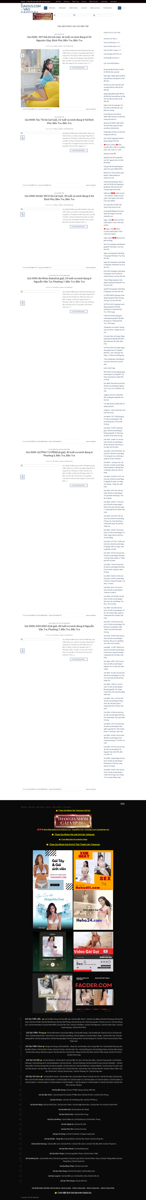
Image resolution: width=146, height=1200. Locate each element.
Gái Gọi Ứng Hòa (95, 1071)
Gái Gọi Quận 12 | (91, 1079)
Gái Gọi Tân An (93, 1176)
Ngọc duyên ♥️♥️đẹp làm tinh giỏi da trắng (114, 239)
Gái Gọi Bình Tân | (66, 1076)
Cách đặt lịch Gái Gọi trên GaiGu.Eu (74, 1192)
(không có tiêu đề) (110, 153)
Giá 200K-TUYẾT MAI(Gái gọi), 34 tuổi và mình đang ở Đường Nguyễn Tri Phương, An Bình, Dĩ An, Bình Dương (113, 432)
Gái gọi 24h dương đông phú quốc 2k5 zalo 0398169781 (113, 167)
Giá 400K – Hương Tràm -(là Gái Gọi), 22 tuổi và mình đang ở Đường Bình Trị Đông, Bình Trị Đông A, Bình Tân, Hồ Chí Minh (114, 467)
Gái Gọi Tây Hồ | (97, 1068)
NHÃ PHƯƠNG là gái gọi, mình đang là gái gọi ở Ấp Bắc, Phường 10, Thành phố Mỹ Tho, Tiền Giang (114, 319)
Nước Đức (96, 1188)
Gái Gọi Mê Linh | (70, 1066)
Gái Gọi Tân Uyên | (79, 1144)
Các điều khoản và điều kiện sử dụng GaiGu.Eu (114, 405)
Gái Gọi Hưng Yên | (78, 1022)
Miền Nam (66, 1)
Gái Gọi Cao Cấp (109, 38)
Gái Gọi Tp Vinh (80, 1124)
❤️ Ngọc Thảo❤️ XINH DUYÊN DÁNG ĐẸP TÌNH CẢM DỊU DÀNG (113, 231)
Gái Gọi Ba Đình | (49, 1060)
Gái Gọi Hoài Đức (109, 1063)
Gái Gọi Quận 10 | (64, 1079)
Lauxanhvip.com (102, 829)
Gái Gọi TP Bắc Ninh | (74, 1095)
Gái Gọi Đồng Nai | (86, 1049)
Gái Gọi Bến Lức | (68, 1176)
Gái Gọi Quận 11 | (77, 1079)
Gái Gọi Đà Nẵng (67, 1033)
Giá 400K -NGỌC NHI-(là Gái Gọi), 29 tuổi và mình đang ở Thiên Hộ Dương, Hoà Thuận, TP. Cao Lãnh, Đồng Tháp (114, 773)
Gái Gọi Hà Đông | (79, 1063)
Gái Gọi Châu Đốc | (73, 1134)
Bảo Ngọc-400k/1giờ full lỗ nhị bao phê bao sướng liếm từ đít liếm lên (114, 78)
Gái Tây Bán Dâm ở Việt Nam (41, 1188)
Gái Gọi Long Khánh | (61, 1158)
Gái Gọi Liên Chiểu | (65, 1105)
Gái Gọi (63, 1188)
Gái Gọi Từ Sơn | (88, 1095)
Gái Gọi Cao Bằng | (94, 1019)
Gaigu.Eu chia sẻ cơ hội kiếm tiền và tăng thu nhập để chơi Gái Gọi (113, 397)
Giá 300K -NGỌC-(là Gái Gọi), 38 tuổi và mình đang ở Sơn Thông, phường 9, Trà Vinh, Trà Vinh (114, 739)
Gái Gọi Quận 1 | (51, 1079)
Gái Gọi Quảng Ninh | (75, 1038)
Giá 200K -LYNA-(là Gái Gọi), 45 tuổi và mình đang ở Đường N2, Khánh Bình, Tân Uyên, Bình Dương (114, 716)
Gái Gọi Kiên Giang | (33, 1052)
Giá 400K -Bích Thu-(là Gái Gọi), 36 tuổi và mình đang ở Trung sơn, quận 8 (113, 589)
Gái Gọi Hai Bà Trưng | (94, 1063)
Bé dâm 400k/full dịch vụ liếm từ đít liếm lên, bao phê (114, 70)
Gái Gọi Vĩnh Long (73, 1055)
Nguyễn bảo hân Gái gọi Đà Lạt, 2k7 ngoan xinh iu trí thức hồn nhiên (114, 159)
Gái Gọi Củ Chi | (94, 1076)
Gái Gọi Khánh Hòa (37, 1036)
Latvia (69, 1188)
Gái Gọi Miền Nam (33, 1046)
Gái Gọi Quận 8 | (81, 1082)
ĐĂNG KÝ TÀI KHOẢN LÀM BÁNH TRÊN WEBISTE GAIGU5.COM (114, 175)
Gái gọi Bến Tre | (97, 1046)
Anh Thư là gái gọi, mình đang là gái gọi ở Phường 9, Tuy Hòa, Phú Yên (114, 246)
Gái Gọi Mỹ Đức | (96, 1066)
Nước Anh (81, 1188)
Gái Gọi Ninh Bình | (50, 1025)
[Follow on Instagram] (120, 1)
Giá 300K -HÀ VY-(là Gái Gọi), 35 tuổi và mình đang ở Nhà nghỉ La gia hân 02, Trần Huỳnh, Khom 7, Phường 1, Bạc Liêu (114, 727)
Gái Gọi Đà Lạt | (81, 1119)
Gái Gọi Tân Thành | (83, 1139)
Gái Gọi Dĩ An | (66, 1144)
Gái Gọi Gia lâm (65, 1063)
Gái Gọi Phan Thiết (91, 1153)
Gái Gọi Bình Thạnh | (80, 1076)
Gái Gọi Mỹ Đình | (83, 1066)
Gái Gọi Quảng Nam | (43, 1038)
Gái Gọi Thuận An (109, 1144)
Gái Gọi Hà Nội (35, 1022)
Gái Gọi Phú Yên (109, 1036)
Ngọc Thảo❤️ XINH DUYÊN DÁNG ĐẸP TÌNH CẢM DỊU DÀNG (114, 222)
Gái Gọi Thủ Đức (76, 1085)
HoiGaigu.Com (90, 829)
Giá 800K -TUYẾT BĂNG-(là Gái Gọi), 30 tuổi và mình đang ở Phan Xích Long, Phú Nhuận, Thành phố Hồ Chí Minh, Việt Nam (114, 652)
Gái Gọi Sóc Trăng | (73, 1052)
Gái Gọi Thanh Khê (110, 1105)
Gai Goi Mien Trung (110, 50)
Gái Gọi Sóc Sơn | (72, 1068)
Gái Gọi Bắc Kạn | (65, 1019)
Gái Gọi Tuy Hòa (80, 1129)
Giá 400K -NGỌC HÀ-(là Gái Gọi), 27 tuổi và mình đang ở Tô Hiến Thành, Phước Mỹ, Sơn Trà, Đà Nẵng (114, 533)
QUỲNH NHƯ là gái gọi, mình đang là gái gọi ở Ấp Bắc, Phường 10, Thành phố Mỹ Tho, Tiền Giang (114, 308)
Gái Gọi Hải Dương (49, 1022)
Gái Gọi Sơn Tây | (85, 1068)
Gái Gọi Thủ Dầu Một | (94, 1144)
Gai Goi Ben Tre (59, 34)
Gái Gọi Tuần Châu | (109, 1025)
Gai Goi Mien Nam (64, 275)
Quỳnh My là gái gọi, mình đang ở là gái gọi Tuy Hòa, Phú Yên (114, 290)
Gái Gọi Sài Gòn (59, 1052)
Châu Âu (84, 1)
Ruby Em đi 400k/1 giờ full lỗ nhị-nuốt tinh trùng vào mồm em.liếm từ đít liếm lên (113, 125)
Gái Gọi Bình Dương (110, 1046)
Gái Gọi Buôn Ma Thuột (80, 1109)
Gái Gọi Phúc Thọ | (45, 1068)
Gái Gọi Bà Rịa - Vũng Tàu (67, 1046)
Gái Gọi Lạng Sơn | (92, 1022)
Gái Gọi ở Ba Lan (55, 1188)
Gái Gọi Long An (47, 1052)
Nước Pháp (110, 1188)
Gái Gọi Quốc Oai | (59, 1068)
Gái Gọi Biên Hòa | (46, 1158)
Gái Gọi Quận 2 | (104, 1079)
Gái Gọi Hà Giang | (108, 1019)
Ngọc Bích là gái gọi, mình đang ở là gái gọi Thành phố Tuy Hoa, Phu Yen (114, 264)
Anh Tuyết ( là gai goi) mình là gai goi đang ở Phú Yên (113, 139)
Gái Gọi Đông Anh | (39, 1063)
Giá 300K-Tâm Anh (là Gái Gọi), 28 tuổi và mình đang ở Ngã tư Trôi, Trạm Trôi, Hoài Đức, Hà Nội (114, 387)
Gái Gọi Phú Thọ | (63, 1025)
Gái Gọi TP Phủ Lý (90, 1100)
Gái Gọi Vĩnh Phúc (79, 1027)
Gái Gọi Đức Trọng (93, 1119)
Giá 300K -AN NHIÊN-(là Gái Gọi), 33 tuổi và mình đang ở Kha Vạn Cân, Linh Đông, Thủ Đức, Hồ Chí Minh (114, 600)
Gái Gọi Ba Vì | (61, 1060)
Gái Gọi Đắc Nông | (81, 1033)
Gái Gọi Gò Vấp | (107, 1076)
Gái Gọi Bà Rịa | (70, 1139)
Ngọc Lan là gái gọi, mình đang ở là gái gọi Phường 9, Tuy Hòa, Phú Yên (114, 255)
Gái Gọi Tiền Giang (101, 1052)
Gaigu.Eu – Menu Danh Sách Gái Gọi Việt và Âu (114, 411)
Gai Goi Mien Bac (110, 42)
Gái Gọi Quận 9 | (94, 1082)
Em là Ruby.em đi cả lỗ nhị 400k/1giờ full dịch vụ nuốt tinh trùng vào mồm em (114, 116)
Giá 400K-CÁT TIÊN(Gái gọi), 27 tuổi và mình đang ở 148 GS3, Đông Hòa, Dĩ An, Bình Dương (114, 420)
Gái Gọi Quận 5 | (44, 1082)
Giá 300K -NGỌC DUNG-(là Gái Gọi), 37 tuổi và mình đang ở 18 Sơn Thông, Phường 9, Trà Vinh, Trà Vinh (114, 579)
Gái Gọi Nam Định (35, 1025)
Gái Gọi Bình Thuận (45, 1049)
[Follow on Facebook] (118, 1)
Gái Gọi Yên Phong (101, 1095)
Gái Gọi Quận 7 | (69, 1082)
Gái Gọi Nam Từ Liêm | (111, 1066)
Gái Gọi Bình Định (53, 1033)
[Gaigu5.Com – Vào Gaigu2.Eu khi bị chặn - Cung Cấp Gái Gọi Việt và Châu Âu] (31, 8)
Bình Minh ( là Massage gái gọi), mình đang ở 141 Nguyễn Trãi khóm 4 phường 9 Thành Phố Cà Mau (114, 375)
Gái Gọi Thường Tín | (81, 1071)
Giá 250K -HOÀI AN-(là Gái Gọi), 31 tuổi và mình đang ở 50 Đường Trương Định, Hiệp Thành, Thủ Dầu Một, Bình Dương (114, 627)
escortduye (69, 287)
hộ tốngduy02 (68, 46)
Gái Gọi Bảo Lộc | (68, 1119)
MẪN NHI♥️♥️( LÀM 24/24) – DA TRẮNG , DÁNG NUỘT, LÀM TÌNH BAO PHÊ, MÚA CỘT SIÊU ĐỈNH (114, 197)
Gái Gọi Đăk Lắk (94, 1033)
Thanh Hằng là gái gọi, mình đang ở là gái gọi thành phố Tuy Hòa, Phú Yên (114, 282)
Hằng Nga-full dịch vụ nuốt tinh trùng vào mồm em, (114, 133)
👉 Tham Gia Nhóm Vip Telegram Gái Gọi (73, 810)
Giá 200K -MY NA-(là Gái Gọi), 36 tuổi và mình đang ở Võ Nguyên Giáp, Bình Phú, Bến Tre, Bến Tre (114, 750)
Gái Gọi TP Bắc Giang (74, 1090)
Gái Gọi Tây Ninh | (87, 1052)
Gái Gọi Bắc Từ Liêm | (75, 1060)
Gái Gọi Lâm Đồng (66, 1036)
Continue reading (79, 67)
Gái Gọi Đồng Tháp (100, 1049)
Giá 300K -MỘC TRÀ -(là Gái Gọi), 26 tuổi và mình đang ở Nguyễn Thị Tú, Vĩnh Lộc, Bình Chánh (114, 665)
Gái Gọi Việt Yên (89, 1090)
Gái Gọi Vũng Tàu (96, 1139)
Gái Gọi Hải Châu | (50, 1105)
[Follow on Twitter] (122, 1)
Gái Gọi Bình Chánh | (51, 1076)
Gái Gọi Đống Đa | (53, 1063)
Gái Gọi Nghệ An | (80, 1036)
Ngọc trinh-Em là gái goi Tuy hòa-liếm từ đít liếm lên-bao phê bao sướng (113, 107)
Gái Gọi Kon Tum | (52, 1036)
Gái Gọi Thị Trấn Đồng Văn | (73, 1100)
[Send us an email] (124, 1)
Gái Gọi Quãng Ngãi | (59, 1038)
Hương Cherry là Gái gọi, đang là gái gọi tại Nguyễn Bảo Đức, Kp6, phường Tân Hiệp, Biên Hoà (114, 340)
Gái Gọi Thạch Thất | (111, 1068)
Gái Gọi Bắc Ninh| (78, 1019)
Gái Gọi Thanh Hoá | (104, 1038)
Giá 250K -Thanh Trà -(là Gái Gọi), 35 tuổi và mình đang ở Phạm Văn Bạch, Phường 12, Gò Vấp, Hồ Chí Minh (113, 443)
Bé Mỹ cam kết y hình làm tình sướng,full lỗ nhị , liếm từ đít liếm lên (114, 87)
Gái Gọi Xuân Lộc (78, 1161)
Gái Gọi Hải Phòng (63, 1022)
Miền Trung (75, 1)
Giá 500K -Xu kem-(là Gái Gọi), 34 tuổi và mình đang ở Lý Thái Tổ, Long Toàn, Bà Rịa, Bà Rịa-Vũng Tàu (114, 676)
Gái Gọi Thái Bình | (78, 1025)
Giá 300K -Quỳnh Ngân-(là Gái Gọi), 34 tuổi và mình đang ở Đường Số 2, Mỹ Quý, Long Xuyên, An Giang (114, 762)
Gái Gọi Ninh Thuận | (95, 1036)
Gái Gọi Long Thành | (77, 1158)
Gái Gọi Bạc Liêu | (84, 1046)
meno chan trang (109, 368)
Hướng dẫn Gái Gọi (110, 58)
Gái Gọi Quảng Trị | (90, 1038)
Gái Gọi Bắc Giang (51, 1019)
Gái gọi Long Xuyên (87, 1134)
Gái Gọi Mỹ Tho (81, 1181)
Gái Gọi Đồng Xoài (81, 1149)
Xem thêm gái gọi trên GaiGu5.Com (57, 829)
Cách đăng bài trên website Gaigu (74, 839)
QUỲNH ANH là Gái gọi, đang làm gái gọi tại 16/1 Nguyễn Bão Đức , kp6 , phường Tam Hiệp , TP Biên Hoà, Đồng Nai (114, 351)
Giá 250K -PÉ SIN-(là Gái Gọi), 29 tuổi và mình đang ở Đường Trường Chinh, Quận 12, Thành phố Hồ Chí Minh (114, 556)
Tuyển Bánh (104, 1)
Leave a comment (91, 109)
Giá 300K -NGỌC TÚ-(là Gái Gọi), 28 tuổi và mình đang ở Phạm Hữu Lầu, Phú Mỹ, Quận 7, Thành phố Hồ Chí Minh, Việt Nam (114, 507)
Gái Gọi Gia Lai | (107, 1033)
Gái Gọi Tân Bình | (107, 1082)
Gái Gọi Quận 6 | (56, 1082)
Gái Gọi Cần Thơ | (72, 1049)
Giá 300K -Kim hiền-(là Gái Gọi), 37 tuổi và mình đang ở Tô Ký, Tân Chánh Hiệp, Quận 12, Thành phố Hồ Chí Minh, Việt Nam (114, 613)
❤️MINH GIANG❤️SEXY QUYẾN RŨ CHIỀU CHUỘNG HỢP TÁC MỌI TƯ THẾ (114, 147)
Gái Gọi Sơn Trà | (97, 1105)
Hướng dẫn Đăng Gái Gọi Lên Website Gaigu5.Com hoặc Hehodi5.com (114, 213)
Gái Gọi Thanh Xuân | (65, 1071)
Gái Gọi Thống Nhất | (109, 1158)
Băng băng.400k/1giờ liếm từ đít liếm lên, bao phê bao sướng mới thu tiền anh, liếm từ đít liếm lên (114, 97)
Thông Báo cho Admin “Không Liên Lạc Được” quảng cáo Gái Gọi (114, 329)
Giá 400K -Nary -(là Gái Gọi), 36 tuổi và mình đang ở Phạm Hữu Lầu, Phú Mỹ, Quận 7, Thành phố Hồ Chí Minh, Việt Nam (113, 703)
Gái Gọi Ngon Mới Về (111, 54)
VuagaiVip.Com (78, 829)
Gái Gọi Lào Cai (105, 1022)
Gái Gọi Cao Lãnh (81, 1166)
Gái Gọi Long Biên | (57, 1066)
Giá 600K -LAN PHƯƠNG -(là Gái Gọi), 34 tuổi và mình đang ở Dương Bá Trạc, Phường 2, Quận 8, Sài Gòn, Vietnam (114, 454)
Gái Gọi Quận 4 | (31, 1082)
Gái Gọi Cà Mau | (59, 1049)
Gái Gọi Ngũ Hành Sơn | (81, 1105)
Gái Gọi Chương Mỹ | (104, 1060)
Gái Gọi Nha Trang (81, 1114)
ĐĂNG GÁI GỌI (93, 1)
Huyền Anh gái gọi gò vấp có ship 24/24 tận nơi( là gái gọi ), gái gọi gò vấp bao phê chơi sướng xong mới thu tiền (114, 185)
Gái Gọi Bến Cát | (54, 1144)
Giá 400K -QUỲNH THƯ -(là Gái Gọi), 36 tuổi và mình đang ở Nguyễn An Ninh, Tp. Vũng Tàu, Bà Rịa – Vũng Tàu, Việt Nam (114, 481)
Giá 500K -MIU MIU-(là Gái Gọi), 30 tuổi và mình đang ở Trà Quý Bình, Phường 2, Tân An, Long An (113, 494)
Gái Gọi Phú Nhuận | (37, 1079)
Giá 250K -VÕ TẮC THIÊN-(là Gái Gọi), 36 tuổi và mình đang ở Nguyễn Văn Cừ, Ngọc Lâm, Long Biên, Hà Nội (114, 545)
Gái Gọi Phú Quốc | (75, 1171)
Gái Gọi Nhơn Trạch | (93, 1158)
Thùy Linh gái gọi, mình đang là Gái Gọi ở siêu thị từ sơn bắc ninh (114, 361)
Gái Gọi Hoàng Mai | (42, 1066)
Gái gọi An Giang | (51, 1046)
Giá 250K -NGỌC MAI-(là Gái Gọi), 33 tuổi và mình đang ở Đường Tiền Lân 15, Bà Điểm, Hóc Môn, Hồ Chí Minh (114, 639)
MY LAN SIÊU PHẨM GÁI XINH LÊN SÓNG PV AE (113, 206)
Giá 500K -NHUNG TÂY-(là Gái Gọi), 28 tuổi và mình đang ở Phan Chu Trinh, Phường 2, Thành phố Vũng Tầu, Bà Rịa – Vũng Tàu (114, 521)
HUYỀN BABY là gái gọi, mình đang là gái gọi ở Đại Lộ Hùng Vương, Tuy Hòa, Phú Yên (114, 297)
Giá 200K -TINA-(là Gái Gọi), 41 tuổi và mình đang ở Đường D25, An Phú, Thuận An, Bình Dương (114, 568)
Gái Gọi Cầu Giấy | (89, 1060)
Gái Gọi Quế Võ (59, 1095)
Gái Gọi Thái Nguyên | (93, 1025)
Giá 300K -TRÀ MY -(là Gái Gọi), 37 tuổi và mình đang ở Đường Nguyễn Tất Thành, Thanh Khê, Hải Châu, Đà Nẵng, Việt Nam (114, 689)
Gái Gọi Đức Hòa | (81, 1176)
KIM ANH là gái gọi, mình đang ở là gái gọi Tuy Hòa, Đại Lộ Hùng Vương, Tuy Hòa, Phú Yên (114, 273)
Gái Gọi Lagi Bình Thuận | (74, 1153)
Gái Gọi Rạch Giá (88, 1171)
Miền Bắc (58, 1)
